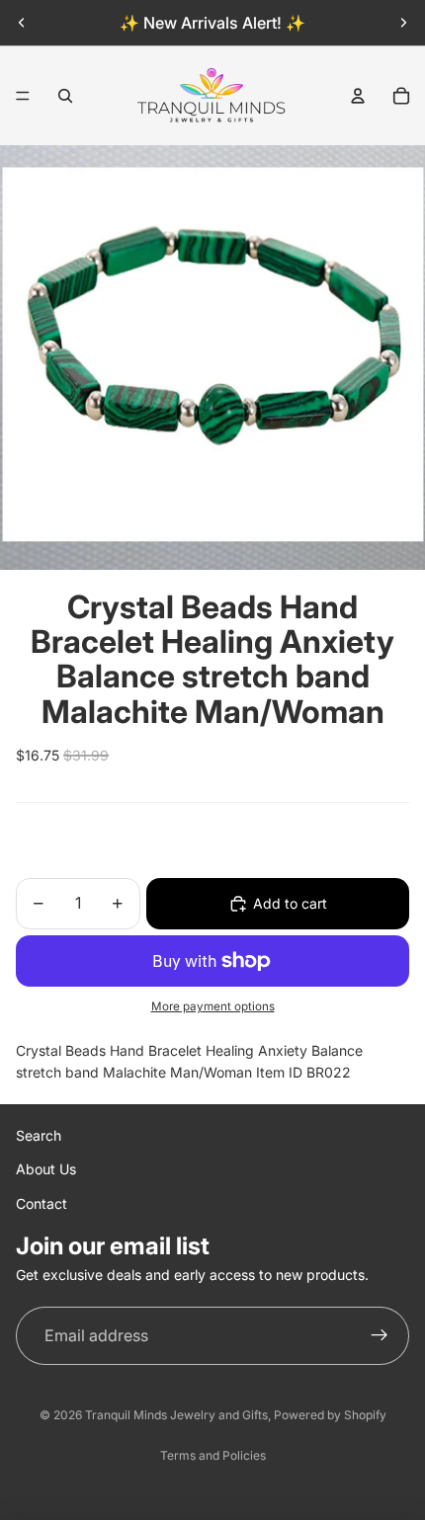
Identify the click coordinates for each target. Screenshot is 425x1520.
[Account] (358, 96)
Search (38, 1135)
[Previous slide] (21, 22)
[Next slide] (403, 22)
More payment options (213, 1006)
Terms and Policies (213, 1455)
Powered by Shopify (330, 1414)
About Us (46, 1168)
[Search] (65, 96)
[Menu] (22, 96)
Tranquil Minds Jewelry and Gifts (176, 1414)
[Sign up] (379, 1336)
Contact (41, 1203)
